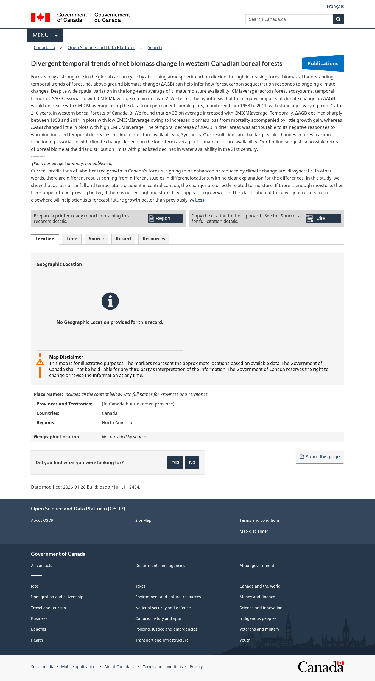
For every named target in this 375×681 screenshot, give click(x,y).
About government (257, 565)
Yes (175, 462)
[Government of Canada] (80, 18)
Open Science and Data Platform (101, 47)
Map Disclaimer (66, 357)
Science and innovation (261, 607)
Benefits (38, 629)
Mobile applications (79, 666)
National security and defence (163, 607)
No (192, 462)
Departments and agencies (160, 565)
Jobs (35, 586)
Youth (245, 640)
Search (155, 47)
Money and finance (257, 596)
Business (39, 618)
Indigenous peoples (258, 618)
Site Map (143, 520)
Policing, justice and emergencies (166, 629)
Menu (42, 35)
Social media (42, 666)
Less (197, 200)
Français (335, 6)
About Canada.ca (120, 666)
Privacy (196, 666)
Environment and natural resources (168, 596)
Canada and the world (260, 586)
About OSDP (42, 520)
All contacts (41, 565)
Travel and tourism (48, 607)
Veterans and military (259, 629)
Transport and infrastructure (162, 640)
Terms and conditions (260, 520)
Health (37, 640)
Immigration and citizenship (57, 596)
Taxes (140, 586)
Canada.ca (44, 47)
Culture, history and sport (159, 618)
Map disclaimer (254, 531)
